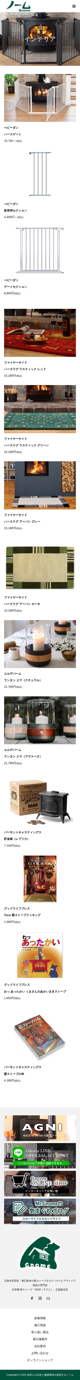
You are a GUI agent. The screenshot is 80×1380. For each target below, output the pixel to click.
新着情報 (40, 1318)
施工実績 (40, 1325)
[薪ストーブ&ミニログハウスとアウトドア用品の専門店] (36, 6)
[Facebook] (32, 1298)
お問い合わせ (40, 1353)
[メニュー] (74, 6)
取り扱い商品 (40, 1332)
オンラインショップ (40, 1360)
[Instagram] (40, 1298)
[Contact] (48, 1298)
